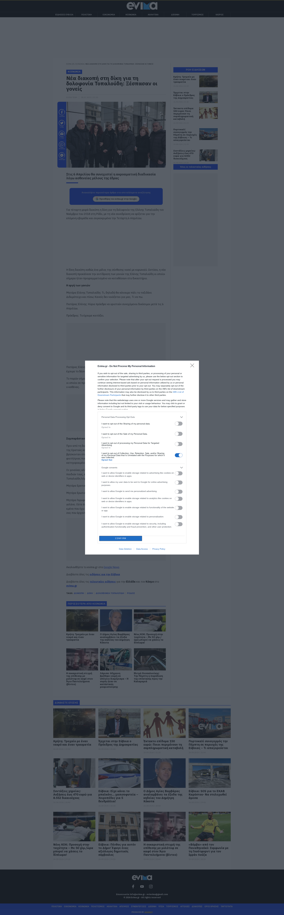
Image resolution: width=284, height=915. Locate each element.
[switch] (179, 424)
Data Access (142, 549)
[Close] (193, 366)
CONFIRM (120, 538)
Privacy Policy (158, 549)
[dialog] (142, 458)
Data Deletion (125, 549)
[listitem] (142, 417)
